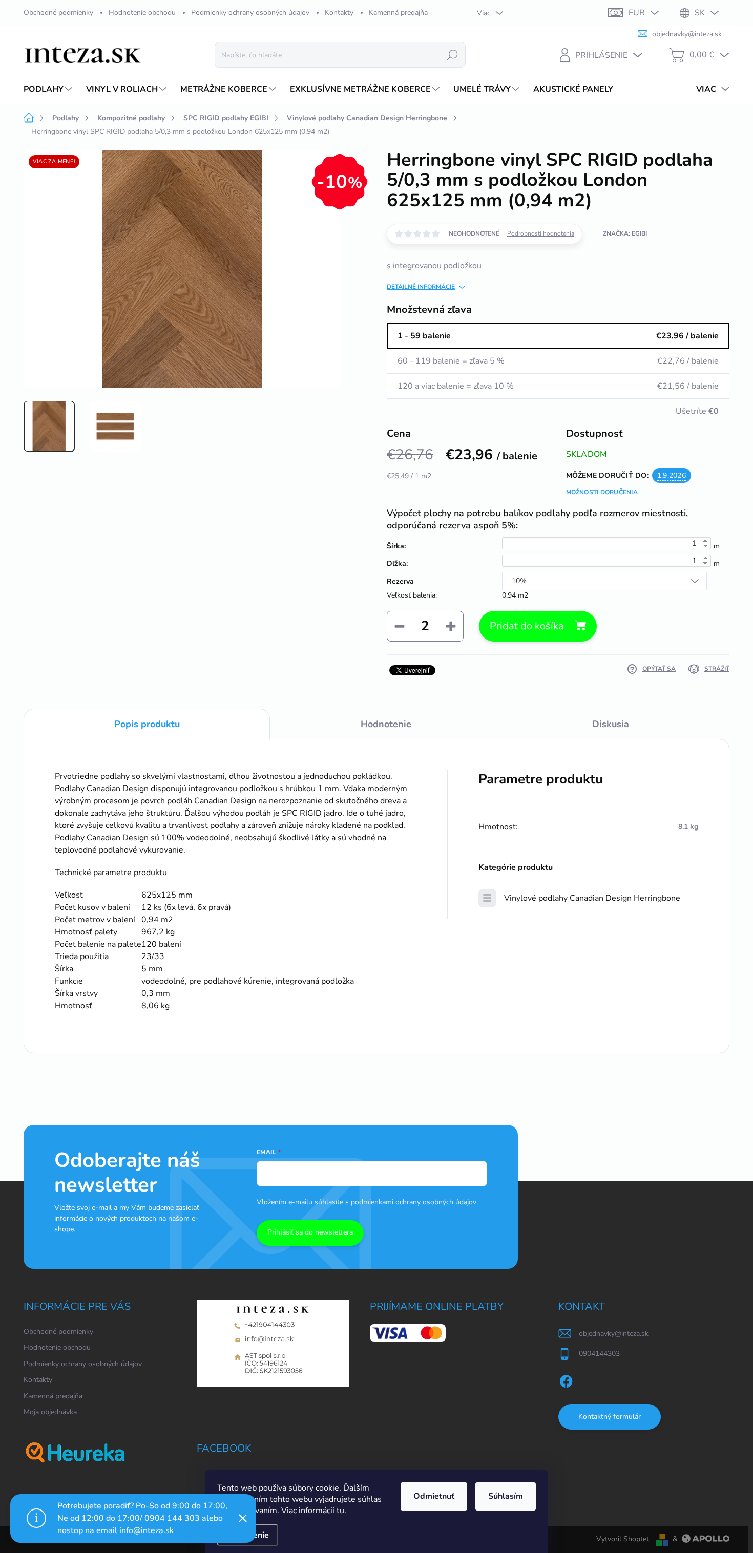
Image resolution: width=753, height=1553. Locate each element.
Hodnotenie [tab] (386, 724)
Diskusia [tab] (610, 724)
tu (340, 1510)
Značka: (625, 233)
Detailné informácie (421, 287)
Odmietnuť (433, 1496)
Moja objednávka (50, 1412)
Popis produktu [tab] (147, 724)
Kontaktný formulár (609, 1416)
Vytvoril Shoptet (622, 1539)
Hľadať (452, 54)
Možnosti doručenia (602, 492)
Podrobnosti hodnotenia (540, 233)
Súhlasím (505, 1496)
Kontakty (339, 12)
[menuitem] (49, 89)
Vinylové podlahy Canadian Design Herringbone (592, 898)
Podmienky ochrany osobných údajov (250, 12)
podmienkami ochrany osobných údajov (413, 1202)
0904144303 (599, 1353)
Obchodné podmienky (58, 12)
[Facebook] (566, 1379)
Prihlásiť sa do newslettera (310, 1232)
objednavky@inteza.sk (614, 1333)
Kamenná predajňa (398, 12)
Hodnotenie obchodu (142, 12)
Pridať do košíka (527, 626)
